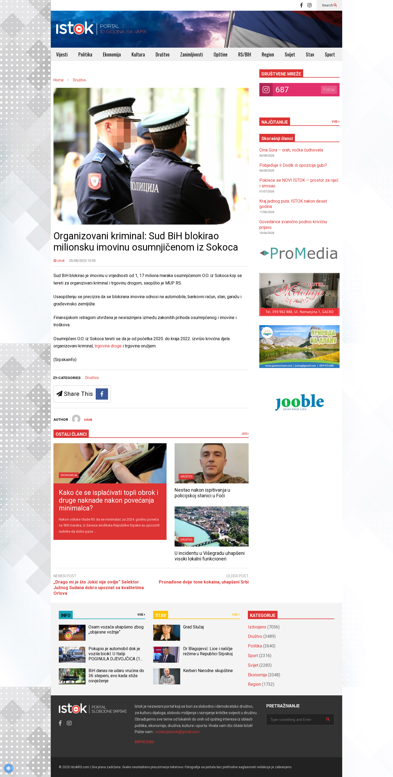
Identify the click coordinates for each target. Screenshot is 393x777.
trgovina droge (108, 345)
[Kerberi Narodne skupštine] (166, 676)
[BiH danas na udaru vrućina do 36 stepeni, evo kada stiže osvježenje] (72, 676)
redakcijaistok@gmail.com (177, 732)
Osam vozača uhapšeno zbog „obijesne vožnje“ (116, 629)
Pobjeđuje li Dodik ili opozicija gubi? (293, 165)
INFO (66, 615)
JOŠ (244, 433)
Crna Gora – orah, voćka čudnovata (291, 150)
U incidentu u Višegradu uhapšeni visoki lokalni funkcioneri (210, 556)
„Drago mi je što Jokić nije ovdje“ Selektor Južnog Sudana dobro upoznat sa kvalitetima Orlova (98, 587)
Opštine (221, 54)
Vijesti (62, 54)
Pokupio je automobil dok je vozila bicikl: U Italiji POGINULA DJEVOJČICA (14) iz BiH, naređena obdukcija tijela (116, 659)
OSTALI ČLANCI (71, 434)
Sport (330, 54)
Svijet (290, 54)
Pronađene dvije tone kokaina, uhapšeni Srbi (204, 582)
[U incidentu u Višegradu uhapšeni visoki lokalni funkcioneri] (212, 526)
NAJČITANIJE (274, 122)
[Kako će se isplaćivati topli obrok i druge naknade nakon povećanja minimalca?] (110, 463)
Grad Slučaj (193, 627)
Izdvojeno (257, 627)
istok (61, 261)
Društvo (162, 54)
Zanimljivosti (191, 54)
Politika (85, 54)
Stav (310, 54)
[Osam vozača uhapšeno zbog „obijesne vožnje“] (72, 633)
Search (328, 5)
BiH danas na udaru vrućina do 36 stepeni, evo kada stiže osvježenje (116, 675)
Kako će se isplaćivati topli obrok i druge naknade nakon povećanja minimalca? (108, 500)
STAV (160, 615)
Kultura (138, 54)
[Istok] (101, 29)
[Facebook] (301, 5)
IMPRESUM (144, 742)
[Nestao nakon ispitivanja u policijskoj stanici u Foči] (212, 463)
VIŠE (335, 121)
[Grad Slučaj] (166, 633)
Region (268, 54)
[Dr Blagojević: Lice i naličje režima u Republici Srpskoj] (166, 655)
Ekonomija (112, 54)
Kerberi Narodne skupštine (208, 670)
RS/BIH (244, 54)
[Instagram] (309, 5)
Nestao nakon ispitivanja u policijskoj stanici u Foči (202, 492)
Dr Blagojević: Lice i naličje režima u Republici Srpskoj (208, 651)
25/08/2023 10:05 (82, 261)
